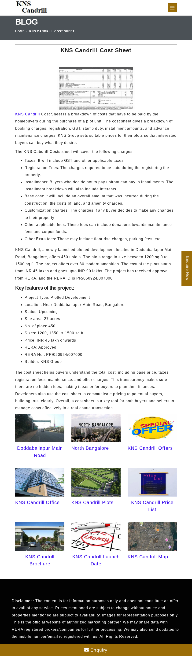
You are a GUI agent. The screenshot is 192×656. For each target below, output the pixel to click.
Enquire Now (187, 268)
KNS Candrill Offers (150, 448)
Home (20, 31)
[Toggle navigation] (172, 7)
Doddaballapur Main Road (40, 452)
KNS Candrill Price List (152, 506)
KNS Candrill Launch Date (96, 560)
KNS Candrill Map (148, 556)
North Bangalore (90, 448)
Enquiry (98, 650)
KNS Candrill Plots (92, 502)
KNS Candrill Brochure (39, 560)
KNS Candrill (27, 114)
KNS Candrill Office (37, 502)
